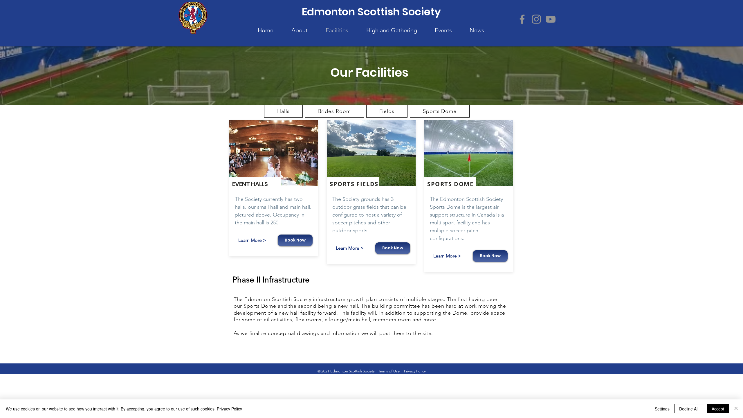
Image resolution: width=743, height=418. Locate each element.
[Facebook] (522, 19)
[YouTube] (550, 19)
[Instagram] (536, 19)
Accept (718, 409)
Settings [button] (662, 409)
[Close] (736, 408)
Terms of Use (389, 371)
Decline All (688, 409)
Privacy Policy (415, 371)
